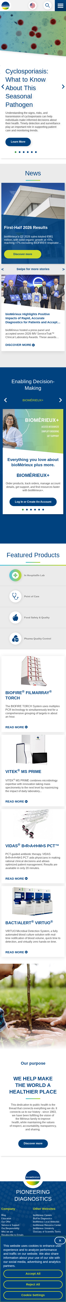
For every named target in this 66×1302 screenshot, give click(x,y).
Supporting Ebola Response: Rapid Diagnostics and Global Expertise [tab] (19, 152)
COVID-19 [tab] (43, 509)
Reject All (33, 1284)
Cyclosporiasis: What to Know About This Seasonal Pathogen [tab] (15, 152)
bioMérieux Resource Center (47, 1225)
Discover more (22, 254)
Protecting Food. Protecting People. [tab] (28, 152)
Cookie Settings (33, 1295)
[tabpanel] (33, 806)
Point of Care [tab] (31, 596)
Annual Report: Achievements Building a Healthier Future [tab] (32, 152)
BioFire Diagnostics (42, 1218)
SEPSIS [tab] (31, 509)
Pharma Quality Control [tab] (37, 638)
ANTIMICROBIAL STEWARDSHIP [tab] (27, 509)
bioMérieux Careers (42, 1215)
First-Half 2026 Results (26, 227)
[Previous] (2, 86)
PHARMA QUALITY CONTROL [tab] (39, 509)
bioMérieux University (43, 1228)
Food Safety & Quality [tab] (37, 617)
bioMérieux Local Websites (46, 1221)
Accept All (33, 1273)
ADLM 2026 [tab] (24, 152)
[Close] (60, 1240)
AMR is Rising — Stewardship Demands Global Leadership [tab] (36, 152)
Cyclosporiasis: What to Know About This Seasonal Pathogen (26, 88)
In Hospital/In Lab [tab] (34, 575)
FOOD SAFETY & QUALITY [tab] (35, 509)
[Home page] (5, 5)
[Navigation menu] (60, 5)
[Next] (63, 86)
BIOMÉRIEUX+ (33, 475)
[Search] (47, 6)
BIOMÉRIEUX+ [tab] (33, 400)
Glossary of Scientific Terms (47, 1231)
